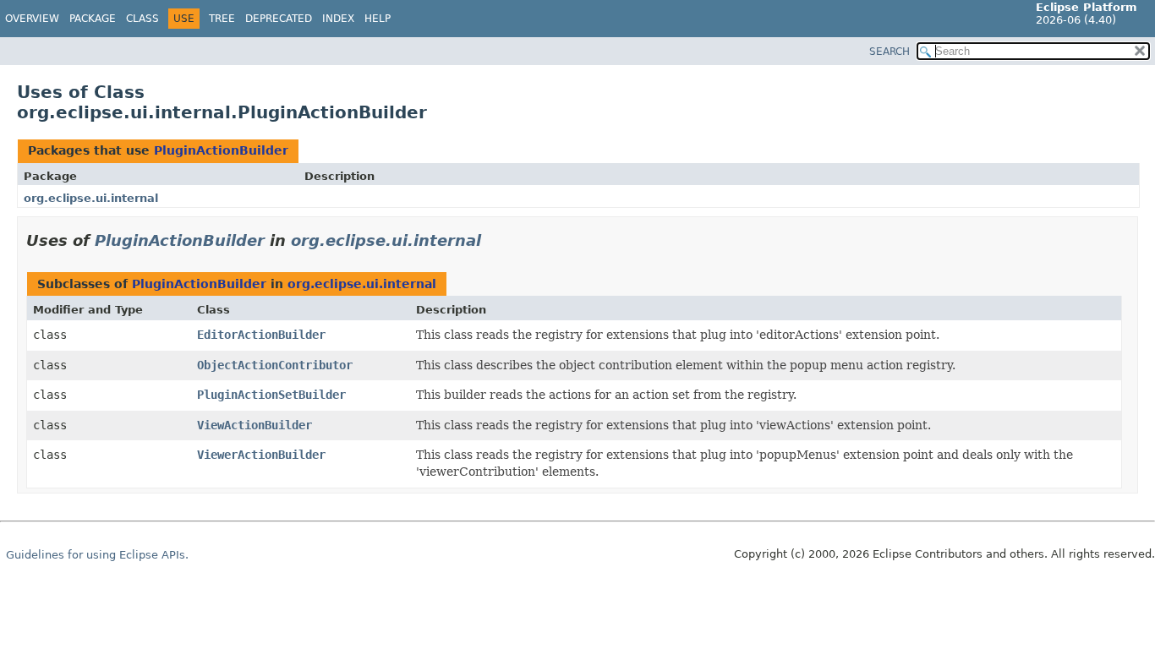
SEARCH (889, 51)
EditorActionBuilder (261, 334)
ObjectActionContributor (275, 365)
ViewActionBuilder (254, 425)
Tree (222, 19)
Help (377, 19)
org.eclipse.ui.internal (91, 198)
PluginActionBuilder (221, 150)
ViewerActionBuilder (261, 454)
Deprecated (278, 19)
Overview (32, 19)
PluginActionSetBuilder (271, 394)
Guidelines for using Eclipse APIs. (97, 554)
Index (338, 19)
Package (92, 19)
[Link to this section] (493, 240)
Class (142, 19)
